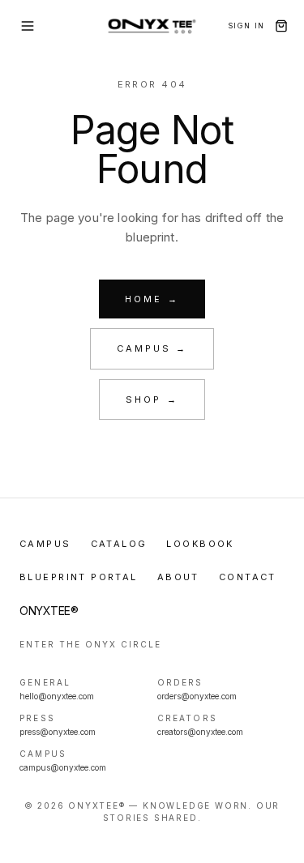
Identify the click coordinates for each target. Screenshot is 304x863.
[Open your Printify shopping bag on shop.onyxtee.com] (281, 26)
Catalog (119, 543)
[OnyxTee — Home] (152, 26)
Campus (45, 543)
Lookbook (199, 543)
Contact (247, 577)
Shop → (152, 399)
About (178, 577)
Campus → (152, 348)
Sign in (246, 25)
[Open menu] (27, 26)
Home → (151, 299)
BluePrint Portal (78, 577)
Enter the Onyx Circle (90, 644)
